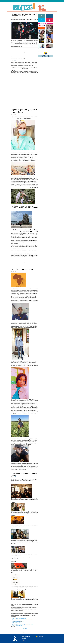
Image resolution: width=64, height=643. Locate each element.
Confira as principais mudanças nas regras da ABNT (17, 625)
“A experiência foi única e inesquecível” (16, 622)
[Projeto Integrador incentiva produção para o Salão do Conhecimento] (41, 31)
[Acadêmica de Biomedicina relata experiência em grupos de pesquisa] (49, 46)
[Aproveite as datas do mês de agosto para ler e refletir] (41, 41)
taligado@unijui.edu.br (40, 636)
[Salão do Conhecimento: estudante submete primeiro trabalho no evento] (41, 36)
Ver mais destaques (40, 48)
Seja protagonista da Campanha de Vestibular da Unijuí (18, 621)
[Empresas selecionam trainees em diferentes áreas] (49, 36)
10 (26, 628)
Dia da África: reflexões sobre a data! (22, 269)
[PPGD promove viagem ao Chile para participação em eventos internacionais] (41, 27)
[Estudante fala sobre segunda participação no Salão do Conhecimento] (49, 27)
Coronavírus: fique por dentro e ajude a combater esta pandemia (19, 618)
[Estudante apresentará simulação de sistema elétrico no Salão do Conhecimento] (49, 31)
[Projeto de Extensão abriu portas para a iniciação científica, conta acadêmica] (49, 41)
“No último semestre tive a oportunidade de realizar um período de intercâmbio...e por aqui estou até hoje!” (24, 111)
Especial (15, 270)
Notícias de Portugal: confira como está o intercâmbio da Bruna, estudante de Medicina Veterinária (22, 624)
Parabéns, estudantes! (18, 58)
